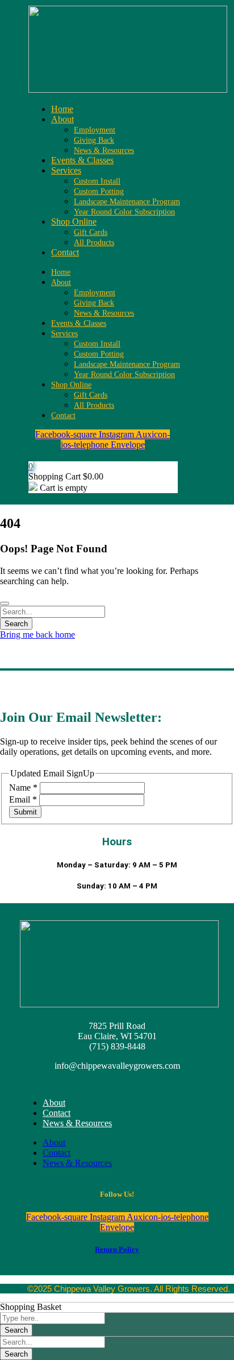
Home (62, 109)
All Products (94, 242)
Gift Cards (90, 232)
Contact (65, 252)
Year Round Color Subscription (124, 212)
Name (23, 787)
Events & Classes (82, 160)
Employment (94, 130)
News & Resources (104, 150)
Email (23, 799)
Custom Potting (99, 191)
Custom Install (97, 181)
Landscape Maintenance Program (127, 201)
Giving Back (94, 140)
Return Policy (117, 1249)
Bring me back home (37, 634)
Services (66, 170)
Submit (25, 812)
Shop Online (74, 221)
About (62, 119)
